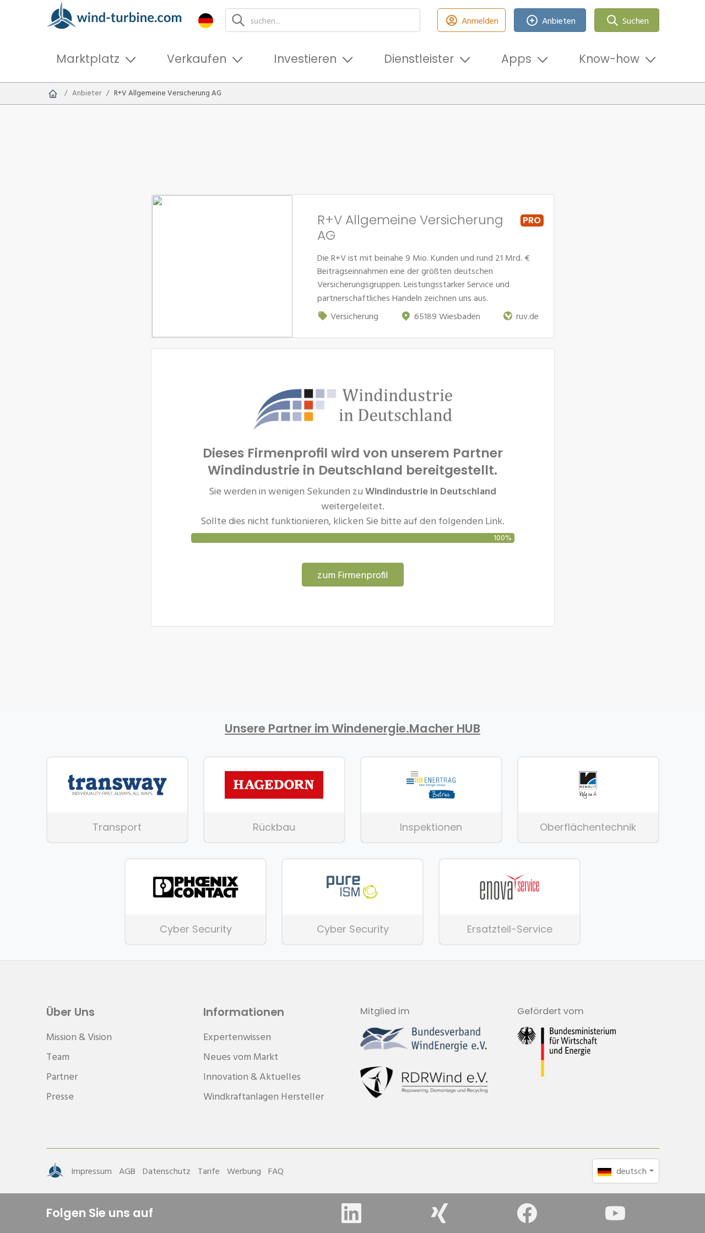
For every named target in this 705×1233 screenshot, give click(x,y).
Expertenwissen (237, 1036)
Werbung (244, 1170)
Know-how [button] (609, 59)
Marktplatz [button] (88, 59)
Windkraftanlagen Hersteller (263, 1096)
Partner (62, 1076)
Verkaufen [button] (196, 59)
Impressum (91, 1170)
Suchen (635, 20)
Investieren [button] (305, 59)
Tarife (209, 1170)
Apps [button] (516, 59)
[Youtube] (615, 1213)
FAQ (276, 1170)
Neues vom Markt (240, 1056)
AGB (127, 1170)
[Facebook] (527, 1213)
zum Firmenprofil (352, 574)
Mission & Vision (79, 1036)
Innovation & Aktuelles (252, 1076)
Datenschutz (167, 1170)
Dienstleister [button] (419, 59)
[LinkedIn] (351, 1213)
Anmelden (480, 20)
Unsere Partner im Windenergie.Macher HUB (352, 728)
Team (57, 1056)
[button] (205, 20)
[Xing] (439, 1213)
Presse (60, 1096)
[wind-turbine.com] (52, 93)
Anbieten (559, 20)
